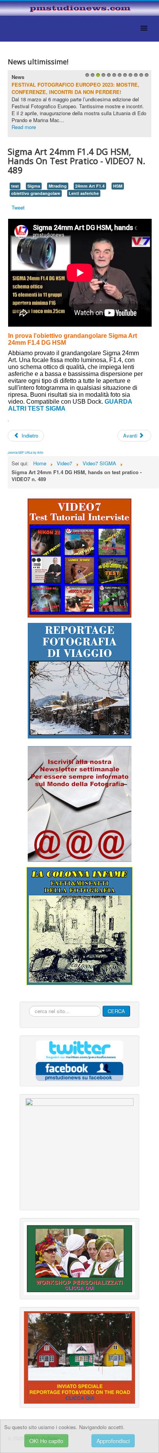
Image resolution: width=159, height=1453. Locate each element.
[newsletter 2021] (79, 803)
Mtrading (58, 186)
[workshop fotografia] (79, 1258)
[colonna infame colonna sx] (79, 925)
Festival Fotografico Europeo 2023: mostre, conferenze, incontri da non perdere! (75, 88)
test (15, 186)
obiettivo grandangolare (35, 193)
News (18, 77)
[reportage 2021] (79, 680)
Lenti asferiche (84, 193)
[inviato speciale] (79, 1356)
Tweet (18, 207)
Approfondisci (113, 1441)
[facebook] (79, 1070)
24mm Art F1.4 (90, 186)
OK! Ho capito (46, 1441)
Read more (24, 127)
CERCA (116, 1011)
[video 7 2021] (79, 557)
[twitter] (79, 1049)
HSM (117, 186)
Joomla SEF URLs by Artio (25, 452)
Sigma (33, 186)
